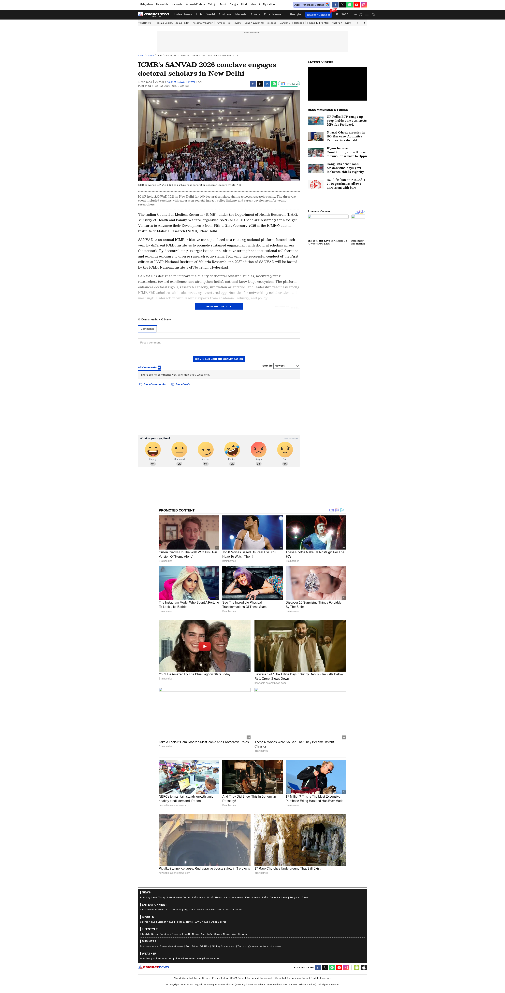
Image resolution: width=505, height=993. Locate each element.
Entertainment (274, 14)
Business (225, 14)
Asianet (153, 967)
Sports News (147, 921)
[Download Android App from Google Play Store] (357, 967)
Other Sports (218, 921)
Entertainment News (152, 909)
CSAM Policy (237, 978)
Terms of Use (202, 978)
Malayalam (146, 4)
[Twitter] (342, 4)
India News (198, 897)
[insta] (364, 4)
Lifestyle (294, 14)
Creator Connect (318, 14)
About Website (183, 978)
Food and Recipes (170, 934)
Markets (241, 14)
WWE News (201, 921)
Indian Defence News (274, 897)
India (199, 14)
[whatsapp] (349, 4)
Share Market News (171, 946)
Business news (149, 946)
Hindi (244, 4)
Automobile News (270, 946)
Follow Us (293, 83)
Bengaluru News (299, 897)
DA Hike (204, 946)
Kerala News (252, 897)
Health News (191, 934)
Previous (358, 23)
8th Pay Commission (223, 946)
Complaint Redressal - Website (266, 978)
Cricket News (165, 921)
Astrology (206, 934)
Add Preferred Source (309, 4)
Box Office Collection (229, 909)
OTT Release (173, 909)
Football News (184, 921)
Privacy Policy (220, 978)
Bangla (234, 4)
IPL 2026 (342, 14)
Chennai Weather (185, 958)
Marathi (255, 4)
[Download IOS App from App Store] (364, 967)
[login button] (361, 14)
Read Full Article (219, 306)
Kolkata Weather (203, 22)
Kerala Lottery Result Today (172, 22)
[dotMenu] (355, 15)
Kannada (177, 4)
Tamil (223, 4)
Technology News (248, 946)
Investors (325, 978)
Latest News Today (178, 897)
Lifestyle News (149, 934)
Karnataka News (233, 897)
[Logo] (155, 14)
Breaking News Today (152, 897)
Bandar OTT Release (292, 22)
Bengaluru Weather (208, 958)
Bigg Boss (189, 909)
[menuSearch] (373, 14)
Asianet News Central (181, 81)
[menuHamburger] (367, 15)
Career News (222, 934)
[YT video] (357, 4)
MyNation (269, 4)
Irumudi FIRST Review (228, 22)
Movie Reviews (206, 909)
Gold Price (191, 946)
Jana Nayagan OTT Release (260, 22)
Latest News (183, 14)
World (211, 14)
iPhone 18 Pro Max (317, 22)
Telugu (212, 4)
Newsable (162, 4)
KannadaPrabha (195, 4)
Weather (145, 958)
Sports (255, 14)
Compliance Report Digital (302, 978)
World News (214, 897)
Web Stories (239, 934)
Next (364, 23)
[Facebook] (335, 4)
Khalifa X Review (341, 22)
